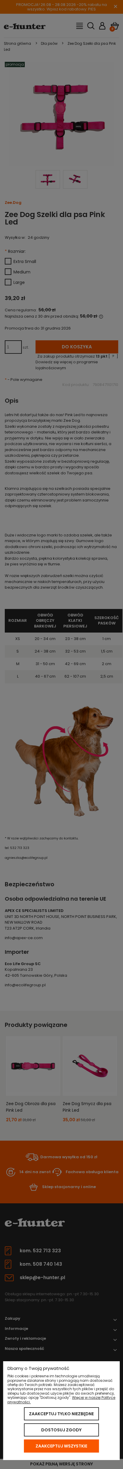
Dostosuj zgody (61, 1430)
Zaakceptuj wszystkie (61, 1446)
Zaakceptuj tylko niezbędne (61, 1414)
